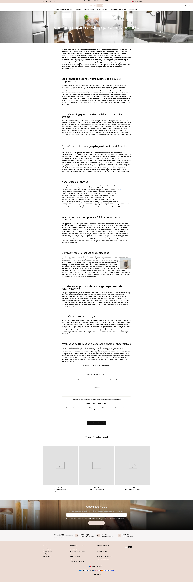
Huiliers (72, 559)
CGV (98, 549)
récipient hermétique (71, 205)
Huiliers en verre (102, 9)
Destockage (133, 9)
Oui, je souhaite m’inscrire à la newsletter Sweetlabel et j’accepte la (96, 519)
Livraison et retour (102, 554)
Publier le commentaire (96, 403)
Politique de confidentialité (96, 408)
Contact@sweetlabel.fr (107, 536)
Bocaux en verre (75, 556)
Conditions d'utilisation (104, 559)
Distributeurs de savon (77, 561)
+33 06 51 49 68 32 (128, 536)
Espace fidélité (47, 551)
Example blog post (60, 489)
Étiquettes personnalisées (78, 551)
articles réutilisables (103, 261)
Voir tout (96, 441)
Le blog (45, 554)
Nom (79, 380)
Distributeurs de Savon (118, 9)
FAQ (44, 559)
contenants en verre (100, 265)
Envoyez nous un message (87, 536)
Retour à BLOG (97, 423)
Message (96, 387)
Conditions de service (114, 408)
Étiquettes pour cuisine (77, 554)
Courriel (114, 380)
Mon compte (47, 556)
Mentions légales (102, 551)
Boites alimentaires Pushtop (85, 9)
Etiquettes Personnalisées (64, 9)
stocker (122, 203)
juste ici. (124, 207)
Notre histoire (47, 549)
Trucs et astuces (92, 24)
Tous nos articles (75, 549)
